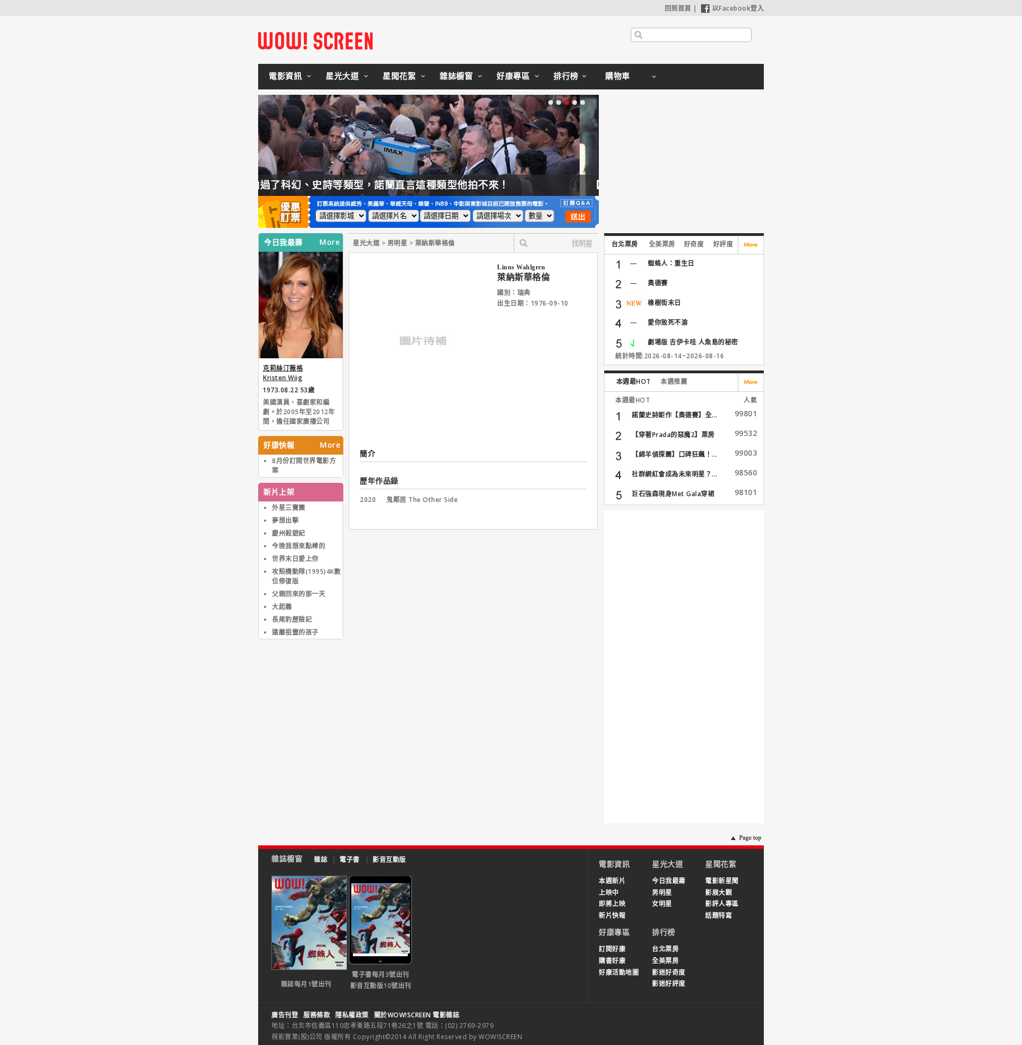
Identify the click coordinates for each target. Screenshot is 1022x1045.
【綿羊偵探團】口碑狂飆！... (675, 454)
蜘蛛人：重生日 (671, 263)
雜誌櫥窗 (456, 75)
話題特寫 (718, 915)
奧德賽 (658, 282)
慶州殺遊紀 (289, 533)
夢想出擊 (285, 520)
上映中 (609, 892)
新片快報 (612, 915)
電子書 (350, 859)
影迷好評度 (669, 983)
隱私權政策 (352, 1014)
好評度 (723, 244)
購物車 (617, 75)
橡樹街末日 (664, 302)
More (329, 242)
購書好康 (612, 960)
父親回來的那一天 (298, 593)
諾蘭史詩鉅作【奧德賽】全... (675, 414)
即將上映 (612, 903)
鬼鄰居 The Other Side (422, 499)
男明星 (662, 892)
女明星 (662, 903)
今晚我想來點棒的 (298, 545)
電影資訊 (285, 75)
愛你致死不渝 (668, 322)
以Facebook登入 (738, 8)
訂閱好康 (612, 948)
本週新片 (612, 880)
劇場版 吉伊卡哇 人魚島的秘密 (693, 342)
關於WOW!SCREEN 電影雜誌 (417, 1014)
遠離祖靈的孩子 (295, 632)
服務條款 (316, 1014)
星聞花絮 (399, 75)
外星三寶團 (289, 507)
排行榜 (566, 75)
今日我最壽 (669, 880)
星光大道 (342, 75)
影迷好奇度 (669, 972)
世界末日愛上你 (295, 558)
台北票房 (625, 244)
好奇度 (694, 244)
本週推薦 (674, 381)
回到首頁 (678, 8)
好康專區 (513, 75)
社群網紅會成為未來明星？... (675, 474)
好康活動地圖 (619, 972)
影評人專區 (722, 903)
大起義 (282, 606)
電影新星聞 (722, 880)
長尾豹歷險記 (292, 619)
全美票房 (662, 244)
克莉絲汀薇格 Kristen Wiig (283, 373)
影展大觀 (718, 892)
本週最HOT (633, 381)
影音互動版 (389, 859)
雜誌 (320, 859)
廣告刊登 (284, 1014)
